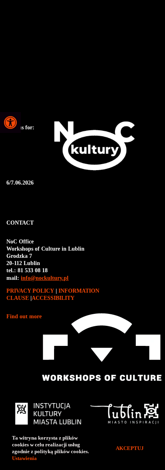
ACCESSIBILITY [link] (53, 298)
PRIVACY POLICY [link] (31, 291)
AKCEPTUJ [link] (130, 448)
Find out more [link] (24, 316)
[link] (10, 122)
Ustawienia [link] (25, 458)
